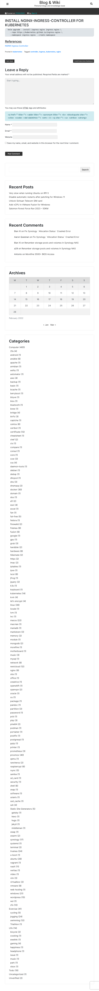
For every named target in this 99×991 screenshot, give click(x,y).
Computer (14, 347)
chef (12, 439)
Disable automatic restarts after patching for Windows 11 (37, 197)
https (12, 558)
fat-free (14, 516)
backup (14, 382)
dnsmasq (14, 485)
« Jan (45, 324)
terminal (14, 847)
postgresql (15, 739)
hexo (14, 816)
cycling (13, 912)
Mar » (53, 324)
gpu (12, 539)
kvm (12, 597)
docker (13, 489)
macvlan (14, 624)
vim (12, 878)
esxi (12, 505)
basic (12, 385)
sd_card (14, 778)
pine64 (13, 724)
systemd (14, 843)
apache (13, 362)
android (14, 355)
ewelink (14, 939)
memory (14, 635)
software (14, 793)
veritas (13, 870)
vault (12, 866)
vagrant (14, 862)
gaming (14, 943)
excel (12, 508)
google (13, 535)
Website (8, 137)
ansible (13, 358)
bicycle (13, 932)
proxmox (14, 755)
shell (12, 785)
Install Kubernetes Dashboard (83, 61)
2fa (12, 351)
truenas (14, 851)
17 (49, 299)
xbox (12, 966)
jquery (13, 582)
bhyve (13, 397)
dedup (13, 474)
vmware (14, 885)
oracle (13, 693)
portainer (14, 732)
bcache (13, 389)
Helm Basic (9, 61)
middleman (17, 828)
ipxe (12, 570)
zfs (11, 905)
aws (12, 378)
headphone (15, 951)
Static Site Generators (21, 809)
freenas (14, 528)
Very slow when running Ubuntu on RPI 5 (29, 193)
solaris (13, 797)
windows (14, 893)
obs (12, 674)
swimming (15, 920)
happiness (15, 947)
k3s (12, 585)
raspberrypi (16, 766)
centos (13, 424)
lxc (11, 616)
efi (11, 501)
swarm (13, 835)
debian (13, 470)
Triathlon (14, 924)
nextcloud (15, 666)
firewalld (14, 524)
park (12, 962)
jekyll (14, 824)
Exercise (13, 909)
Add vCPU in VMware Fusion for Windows (29, 204)
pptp (12, 743)
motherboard (16, 651)
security (14, 782)
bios (12, 401)
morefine (14, 647)
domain (14, 493)
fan (11, 512)
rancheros (15, 762)
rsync (13, 770)
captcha (14, 420)
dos (12, 497)
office (13, 678)
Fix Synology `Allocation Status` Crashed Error (47, 231)
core (12, 455)
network (14, 662)
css (12, 462)
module (14, 639)
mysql (13, 659)
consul (13, 451)
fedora (13, 520)
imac (12, 562)
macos (13, 620)
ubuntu (13, 859)
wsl (12, 901)
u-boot (13, 855)
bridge (13, 412)
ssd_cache (15, 801)
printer (13, 747)
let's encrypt (16, 601)
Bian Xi (34, 13)
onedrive (14, 682)
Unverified (14, 978)
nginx (58, 52)
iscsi (12, 574)
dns (12, 482)
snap (12, 789)
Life (11, 928)
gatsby (15, 812)
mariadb (14, 628)
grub (12, 543)
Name (8, 124)
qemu (13, 759)
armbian (14, 366)
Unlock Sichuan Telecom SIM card (25, 201)
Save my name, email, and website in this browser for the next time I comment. (43, 143)
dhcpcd (14, 478)
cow (12, 458)
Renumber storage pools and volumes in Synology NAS (51, 242)
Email (8, 131)
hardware (14, 551)
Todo (11, 970)
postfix (13, 735)
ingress (42, 52)
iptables (14, 566)
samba (13, 774)
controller (34, 52)
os (11, 697)
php (12, 720)
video (13, 874)
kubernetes (17, 52)
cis (11, 443)
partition (14, 709)
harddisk (14, 547)
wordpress (15, 897)
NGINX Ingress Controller (16, 46)
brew (12, 408)
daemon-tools (17, 466)
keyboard (15, 589)
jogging (14, 916)
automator (15, 374)
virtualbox (15, 882)
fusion (13, 532)
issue (12, 955)
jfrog (12, 578)
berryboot (15, 393)
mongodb (15, 643)
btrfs (12, 416)
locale (13, 608)
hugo (14, 820)
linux (12, 605)
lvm (12, 612)
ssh (12, 805)
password (15, 712)
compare (14, 447)
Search (85, 169)
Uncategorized (16, 974)
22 (26, 305)
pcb (12, 716)
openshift (14, 685)
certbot (14, 428)
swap (12, 832)
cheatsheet (15, 435)
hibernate (14, 555)
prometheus (16, 751)
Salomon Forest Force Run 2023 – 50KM (28, 208)
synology (14, 839)
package (14, 701)
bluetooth (15, 405)
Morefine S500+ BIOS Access (40, 254)
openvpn (14, 689)
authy (13, 370)
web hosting (16, 889)
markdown (15, 632)
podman (14, 728)
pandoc (14, 705)
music (13, 655)
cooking (14, 935)
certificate (15, 432)
